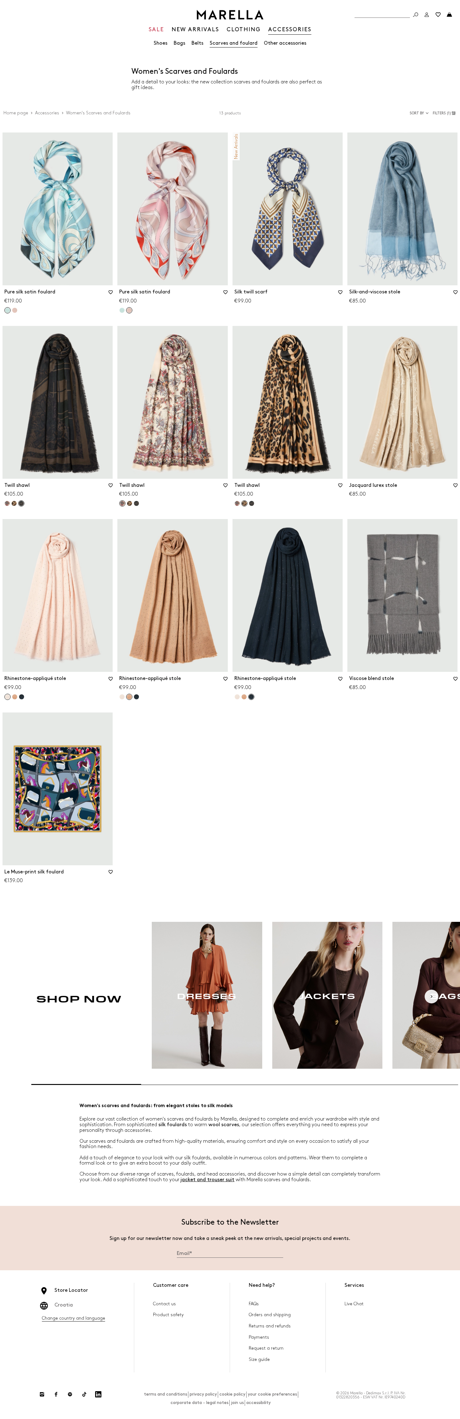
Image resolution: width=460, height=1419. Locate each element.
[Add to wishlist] (110, 294)
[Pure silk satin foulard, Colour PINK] (14, 310)
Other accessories (285, 43)
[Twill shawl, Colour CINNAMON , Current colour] (244, 503)
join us (237, 1403)
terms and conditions (165, 1394)
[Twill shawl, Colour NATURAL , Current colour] (21, 503)
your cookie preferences (272, 1394)
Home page (15, 113)
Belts (197, 43)
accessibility (258, 1403)
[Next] (431, 996)
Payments (259, 1337)
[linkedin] (98, 1394)
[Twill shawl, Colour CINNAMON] (14, 503)
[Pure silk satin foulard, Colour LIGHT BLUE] (122, 310)
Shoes (160, 43)
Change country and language (73, 1318)
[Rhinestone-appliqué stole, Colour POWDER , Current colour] (7, 696)
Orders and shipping (270, 1315)
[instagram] (42, 1394)
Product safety (168, 1315)
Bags (179, 43)
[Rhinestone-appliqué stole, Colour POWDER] (122, 696)
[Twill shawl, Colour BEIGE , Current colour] (122, 503)
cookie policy (232, 1394)
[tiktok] (84, 1394)
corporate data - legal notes (199, 1403)
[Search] (415, 15)
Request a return (266, 1348)
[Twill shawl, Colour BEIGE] (7, 503)
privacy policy (203, 1394)
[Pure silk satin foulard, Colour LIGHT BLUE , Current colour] (7, 310)
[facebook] (56, 1394)
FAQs (254, 1304)
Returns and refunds (270, 1326)
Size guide (259, 1359)
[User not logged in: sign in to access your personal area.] (427, 15)
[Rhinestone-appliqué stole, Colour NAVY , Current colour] (251, 696)
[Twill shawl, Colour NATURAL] (136, 503)
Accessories (47, 113)
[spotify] (70, 1394)
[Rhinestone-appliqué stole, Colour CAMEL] (14, 696)
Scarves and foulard (234, 43)
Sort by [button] (417, 113)
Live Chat (354, 1304)
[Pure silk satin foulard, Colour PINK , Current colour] (129, 310)
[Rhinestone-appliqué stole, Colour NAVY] (21, 696)
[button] (445, 113)
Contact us (164, 1304)
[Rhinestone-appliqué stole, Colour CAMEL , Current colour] (129, 696)
